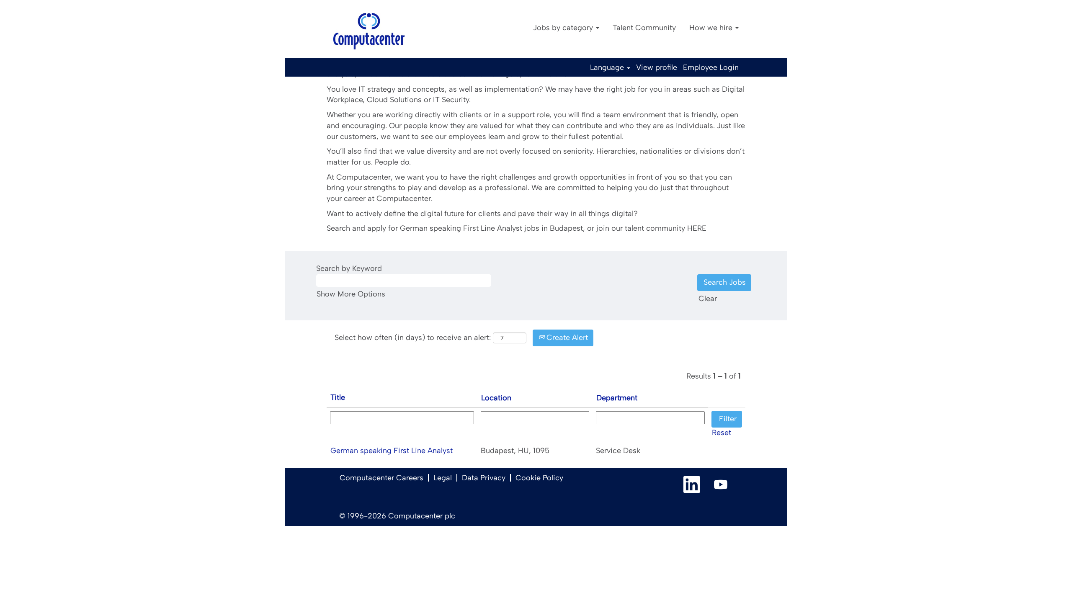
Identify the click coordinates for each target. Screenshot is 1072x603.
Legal (442, 477)
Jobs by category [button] (564, 27)
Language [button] (608, 67)
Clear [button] (707, 298)
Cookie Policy (539, 477)
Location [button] (496, 397)
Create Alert (566, 337)
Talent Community (644, 27)
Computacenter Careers (381, 477)
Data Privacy (483, 477)
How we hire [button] (711, 27)
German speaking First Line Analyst (391, 450)
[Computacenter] (369, 31)
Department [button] (616, 397)
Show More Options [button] (351, 294)
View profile (656, 67)
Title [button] (337, 397)
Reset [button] (721, 432)
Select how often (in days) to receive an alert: (413, 337)
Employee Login (711, 67)
